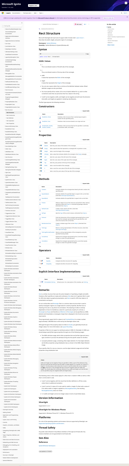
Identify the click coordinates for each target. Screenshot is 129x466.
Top (45, 162)
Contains (44, 189)
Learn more (79, 38)
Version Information (113, 40)
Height (59, 83)
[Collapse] (22, 23)
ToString (86, 282)
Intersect (44, 217)
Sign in (125, 13)
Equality (48, 261)
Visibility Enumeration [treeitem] (10, 229)
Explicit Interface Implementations (116, 37)
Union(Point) (45, 236)
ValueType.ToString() (61, 229)
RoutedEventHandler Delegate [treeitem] (13, 134)
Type (61, 213)
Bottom (46, 145)
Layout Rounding (67, 327)
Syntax (109, 27)
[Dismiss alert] (126, 3)
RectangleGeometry (71, 388)
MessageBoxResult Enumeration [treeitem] (13, 79)
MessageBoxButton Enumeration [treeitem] (13, 76)
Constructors (111, 29)
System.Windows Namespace (50, 24)
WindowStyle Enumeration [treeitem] (12, 266)
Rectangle (56, 303)
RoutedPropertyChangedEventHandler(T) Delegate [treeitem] (13, 142)
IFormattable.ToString (49, 282)
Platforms (110, 42)
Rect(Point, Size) (46, 121)
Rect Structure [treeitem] (10, 112)
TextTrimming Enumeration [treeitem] (12, 205)
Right (45, 160)
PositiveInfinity (70, 319)
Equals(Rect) (45, 198)
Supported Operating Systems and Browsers (51, 423)
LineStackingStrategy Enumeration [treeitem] (10, 60)
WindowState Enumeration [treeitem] (12, 263)
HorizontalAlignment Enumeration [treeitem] (10, 32)
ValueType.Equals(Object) (67, 195)
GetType (44, 213)
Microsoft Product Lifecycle (46, 18)
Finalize (43, 202)
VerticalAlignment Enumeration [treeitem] (13, 227)
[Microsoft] (3, 13)
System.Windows (51, 43)
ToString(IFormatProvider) (48, 232)
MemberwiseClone (46, 223)
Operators (110, 35)
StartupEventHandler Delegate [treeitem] (13, 169)
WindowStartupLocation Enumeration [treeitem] (11, 259)
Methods (110, 33)
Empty (46, 148)
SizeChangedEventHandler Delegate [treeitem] (12, 163)
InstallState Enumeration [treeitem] (11, 54)
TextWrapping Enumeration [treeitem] (12, 208)
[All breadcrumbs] (40, 24)
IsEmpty (46, 154)
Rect (44, 367)
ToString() (44, 228)
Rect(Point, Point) (46, 117)
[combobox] (12, 26)
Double (71, 325)
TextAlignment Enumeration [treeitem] (12, 197)
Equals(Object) (45, 194)
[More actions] (89, 24)
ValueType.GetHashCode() (62, 210)
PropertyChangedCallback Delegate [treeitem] (11, 98)
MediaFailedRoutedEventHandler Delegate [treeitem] (13, 70)
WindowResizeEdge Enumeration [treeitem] (13, 253)
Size (40, 294)
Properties (110, 31)
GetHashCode (45, 208)
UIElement (63, 312)
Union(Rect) (44, 241)
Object (68, 204)
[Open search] (121, 13)
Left (45, 157)
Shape (48, 312)
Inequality (48, 263)
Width (59, 77)
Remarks (110, 38)
